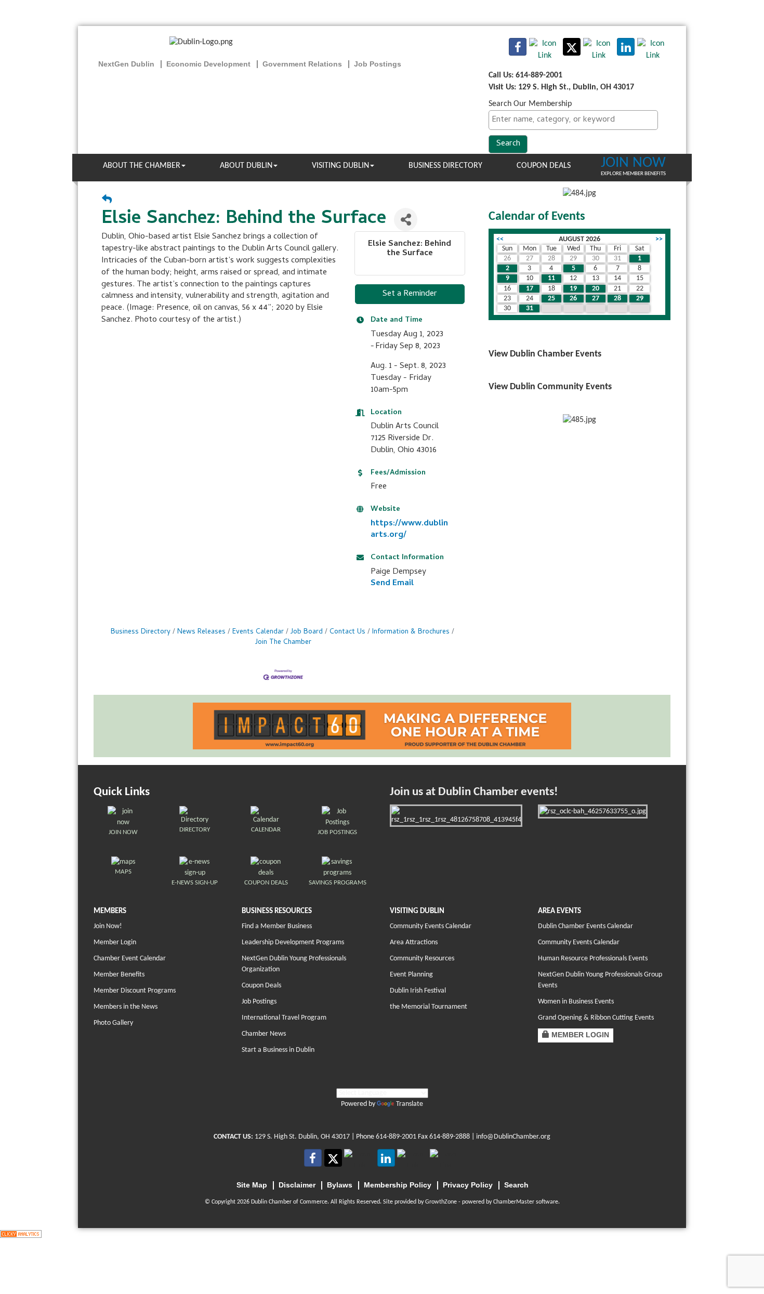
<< (500, 239)
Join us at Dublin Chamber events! (474, 792)
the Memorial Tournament (428, 1007)
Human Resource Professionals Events (593, 958)
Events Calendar (258, 632)
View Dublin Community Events (550, 387)
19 (573, 289)
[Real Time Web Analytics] (21, 1234)
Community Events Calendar (430, 926)
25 (551, 298)
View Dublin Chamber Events (545, 354)
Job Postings (259, 1002)
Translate (409, 1104)
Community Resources (422, 958)
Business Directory (445, 166)
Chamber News (264, 1034)
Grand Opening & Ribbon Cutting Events (596, 1018)
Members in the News (125, 1007)
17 (529, 289)
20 (595, 289)
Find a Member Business (277, 926)
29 (639, 298)
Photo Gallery (113, 1023)
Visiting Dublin (340, 166)
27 (595, 298)
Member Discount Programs (135, 991)
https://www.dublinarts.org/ (409, 530)
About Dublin (246, 166)
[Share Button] (405, 219)
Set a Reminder (410, 294)
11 (551, 278)
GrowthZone (441, 1202)
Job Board (307, 632)
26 (573, 298)
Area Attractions (414, 942)
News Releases (201, 632)
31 (529, 308)
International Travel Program (284, 1018)
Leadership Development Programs (293, 942)
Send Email (392, 583)
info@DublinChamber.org (513, 1137)
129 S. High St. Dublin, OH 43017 (302, 1137)
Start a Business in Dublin (278, 1050)
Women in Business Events (576, 1002)
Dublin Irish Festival (418, 991)
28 (617, 298)
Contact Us (347, 632)
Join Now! (108, 926)
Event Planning (411, 975)
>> (659, 239)
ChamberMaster (513, 1202)
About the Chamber (141, 166)
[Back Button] (107, 201)
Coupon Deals (544, 166)
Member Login (115, 942)
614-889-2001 (396, 1137)
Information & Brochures (411, 632)
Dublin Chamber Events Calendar (585, 926)
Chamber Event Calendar (130, 958)
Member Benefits (119, 975)
